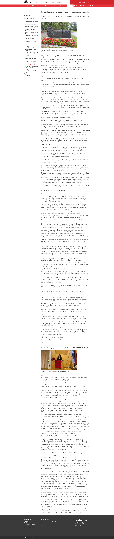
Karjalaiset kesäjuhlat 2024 (31, 52)
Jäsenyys (56, 5)
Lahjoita (46, 2)
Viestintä (70, 5)
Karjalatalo (63, 5)
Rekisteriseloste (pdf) (79, 525)
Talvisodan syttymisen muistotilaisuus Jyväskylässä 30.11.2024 (31, 49)
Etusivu (24, 5)
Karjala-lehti (27, 75)
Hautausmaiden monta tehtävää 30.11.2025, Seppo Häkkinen (31, 32)
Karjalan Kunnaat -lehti (29, 18)
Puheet (26, 20)
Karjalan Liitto (31, 5)
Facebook (82, 5)
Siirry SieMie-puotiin (62, 2)
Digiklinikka (27, 74)
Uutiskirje (26, 17)
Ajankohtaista (27, 15)
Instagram (90, 5)
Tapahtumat (48, 5)
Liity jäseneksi (52, 2)
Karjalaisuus (40, 5)
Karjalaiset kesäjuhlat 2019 (31, 61)
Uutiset (76, 5)
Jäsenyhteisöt (44, 523)
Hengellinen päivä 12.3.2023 (31, 57)
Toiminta (43, 521)
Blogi (25, 72)
